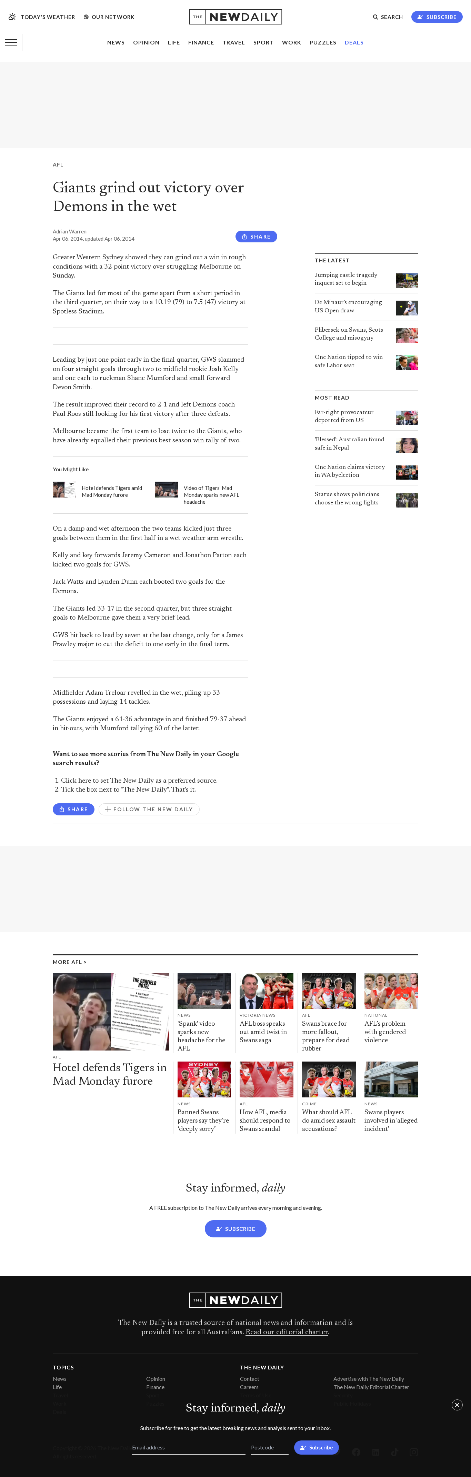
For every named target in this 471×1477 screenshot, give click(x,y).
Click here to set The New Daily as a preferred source (138, 781)
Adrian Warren (70, 231)
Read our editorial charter (286, 1332)
